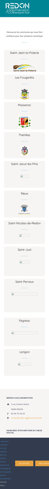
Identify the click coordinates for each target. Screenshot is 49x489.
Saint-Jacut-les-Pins (24, 164)
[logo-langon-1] (24, 363)
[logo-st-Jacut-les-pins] (25, 175)
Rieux (24, 193)
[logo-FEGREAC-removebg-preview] (24, 332)
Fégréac (24, 320)
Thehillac (24, 135)
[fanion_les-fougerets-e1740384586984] (24, 89)
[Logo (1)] (24, 235)
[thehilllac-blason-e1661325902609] (24, 147)
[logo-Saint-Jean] (24, 64)
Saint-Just (24, 249)
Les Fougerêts (24, 77)
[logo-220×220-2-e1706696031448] (24, 261)
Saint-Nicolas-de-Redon (24, 223)
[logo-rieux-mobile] (24, 205)
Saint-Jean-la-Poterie (24, 53)
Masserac (24, 105)
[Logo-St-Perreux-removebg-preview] (24, 293)
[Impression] (17, 3)
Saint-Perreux (24, 282)
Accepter (24, 463)
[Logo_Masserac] (24, 117)
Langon (24, 352)
